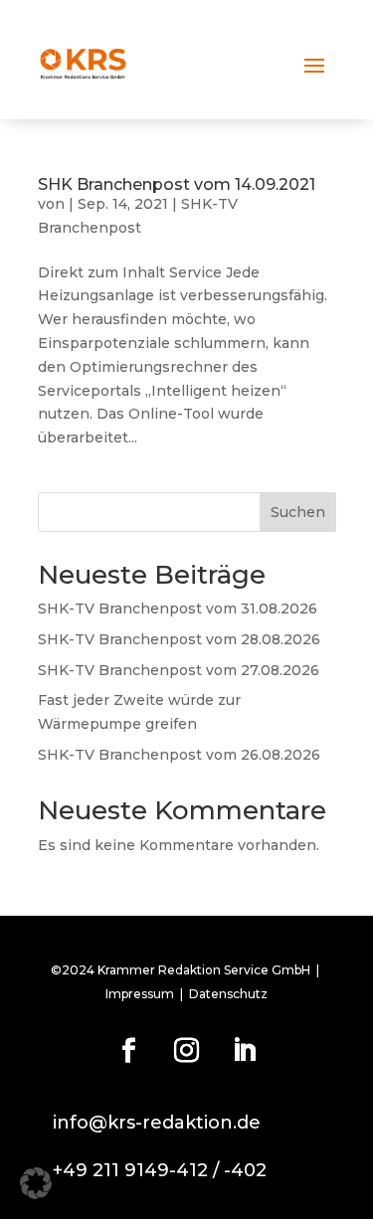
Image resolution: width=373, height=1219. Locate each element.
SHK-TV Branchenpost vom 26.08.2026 (179, 755)
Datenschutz (228, 993)
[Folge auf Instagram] (187, 1051)
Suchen (298, 512)
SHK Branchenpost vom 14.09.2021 (176, 184)
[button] (36, 1183)
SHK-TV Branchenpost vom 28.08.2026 (179, 639)
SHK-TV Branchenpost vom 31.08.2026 (177, 608)
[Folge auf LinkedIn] (245, 1051)
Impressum (139, 993)
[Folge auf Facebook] (129, 1051)
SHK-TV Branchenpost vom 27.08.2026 (178, 670)
